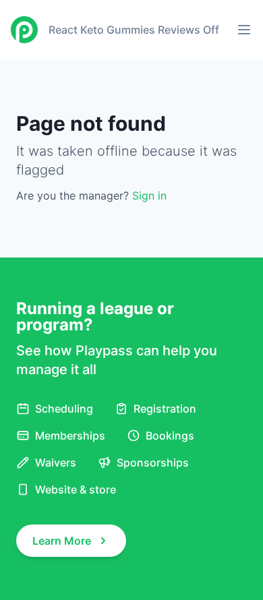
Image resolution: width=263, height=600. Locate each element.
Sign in (149, 195)
